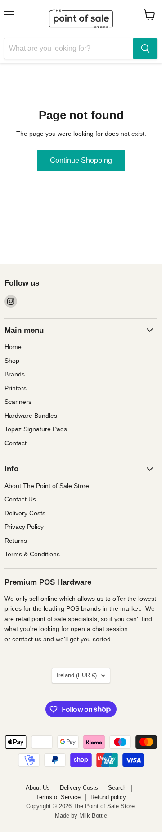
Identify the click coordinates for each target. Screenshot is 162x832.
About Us (38, 787)
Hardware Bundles (30, 415)
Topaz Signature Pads (35, 429)
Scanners (18, 401)
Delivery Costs (24, 513)
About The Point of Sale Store (46, 485)
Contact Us (20, 499)
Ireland (77, 675)
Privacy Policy (24, 526)
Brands (14, 374)
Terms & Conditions (32, 554)
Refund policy (108, 797)
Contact (15, 443)
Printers (15, 388)
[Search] (145, 48)
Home (13, 346)
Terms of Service (58, 797)
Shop (11, 360)
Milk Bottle (93, 815)
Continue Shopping (81, 160)
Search (117, 787)
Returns (15, 540)
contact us (26, 639)
